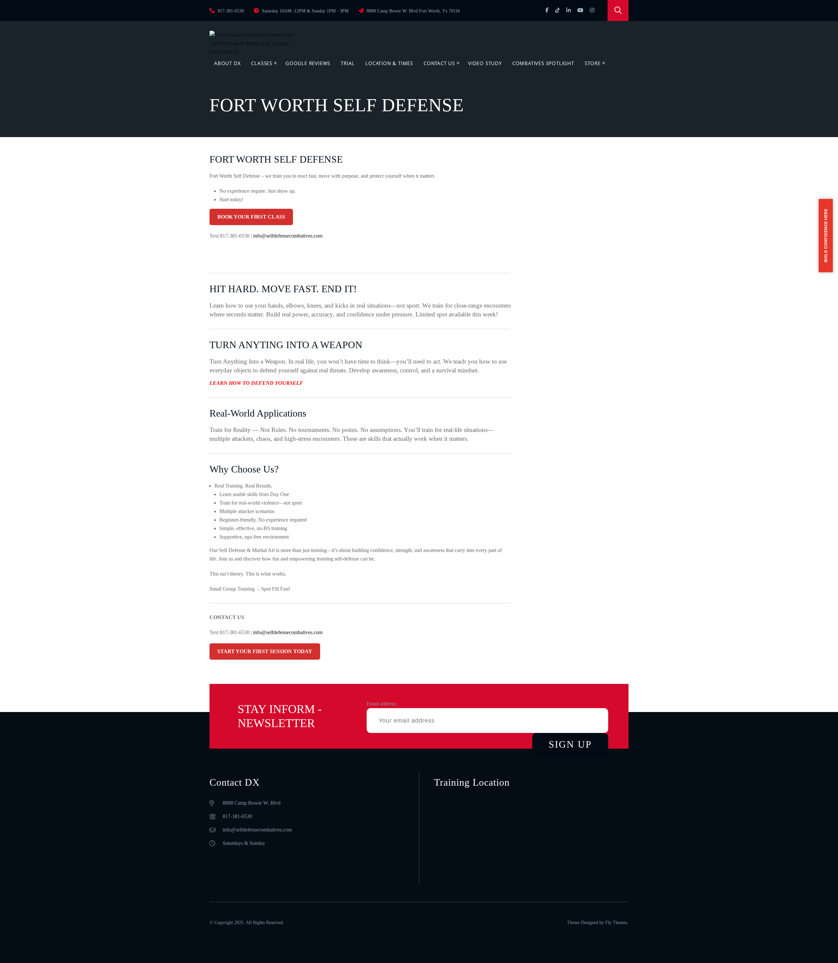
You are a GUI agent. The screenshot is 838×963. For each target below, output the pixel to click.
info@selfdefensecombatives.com (288, 236)
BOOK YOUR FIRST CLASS (251, 217)
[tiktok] (557, 10)
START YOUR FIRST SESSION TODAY (264, 651)
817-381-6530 (230, 11)
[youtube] (580, 10)
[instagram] (592, 10)
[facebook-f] (547, 10)
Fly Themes (616, 922)
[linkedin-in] (568, 10)
